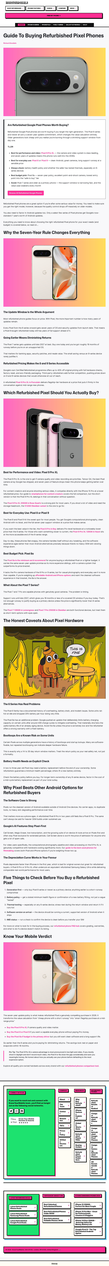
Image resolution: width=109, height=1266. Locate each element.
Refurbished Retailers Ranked (94, 1105)
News (72, 8)
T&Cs (62, 1126)
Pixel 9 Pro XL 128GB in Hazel (86, 532)
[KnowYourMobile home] (53, 2)
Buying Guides (78, 1146)
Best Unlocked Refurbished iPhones (53, 1205)
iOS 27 (85, 25)
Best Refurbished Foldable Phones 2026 (53, 1220)
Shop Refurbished (14, 8)
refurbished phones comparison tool (82, 1066)
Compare (62, 8)
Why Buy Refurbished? (78, 1102)
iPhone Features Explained (78, 1114)
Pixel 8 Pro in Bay (48, 529)
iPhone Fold (46, 25)
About (62, 1099)
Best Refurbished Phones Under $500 (55, 1212)
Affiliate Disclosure (63, 1143)
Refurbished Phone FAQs (78, 1137)
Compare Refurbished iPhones (94, 1118)
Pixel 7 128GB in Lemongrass (20, 610)
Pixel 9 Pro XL (47, 153)
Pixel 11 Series (58, 25)
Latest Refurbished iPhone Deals (18, 1207)
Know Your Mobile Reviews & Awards (26, 1119)
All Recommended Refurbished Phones (94, 1168)
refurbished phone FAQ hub (66, 926)
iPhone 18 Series (33, 25)
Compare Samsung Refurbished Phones (94, 1151)
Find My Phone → (54, 15)
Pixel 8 (35, 160)
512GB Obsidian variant (35, 506)
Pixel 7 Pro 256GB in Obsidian (52, 610)
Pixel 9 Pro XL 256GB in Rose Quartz (24, 503)
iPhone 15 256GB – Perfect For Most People (85, 1205)
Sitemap (54, 1263)
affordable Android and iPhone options (53, 575)
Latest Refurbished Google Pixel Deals (18, 1222)
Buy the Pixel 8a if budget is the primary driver (28, 1036)
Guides (49, 8)
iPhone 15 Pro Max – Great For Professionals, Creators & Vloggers (86, 1213)
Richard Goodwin (9, 43)
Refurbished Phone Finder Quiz (78, 1156)
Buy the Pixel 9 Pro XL (17, 1027)
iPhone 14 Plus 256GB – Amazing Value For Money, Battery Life (85, 1222)
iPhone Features (34, 8)
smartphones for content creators (47, 494)
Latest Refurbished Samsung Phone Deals (20, 1215)
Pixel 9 (45, 160)
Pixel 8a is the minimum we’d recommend (26, 560)
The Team (62, 1105)
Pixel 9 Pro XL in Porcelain (28, 382)
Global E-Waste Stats (78, 1126)
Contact (63, 1112)
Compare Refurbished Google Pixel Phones (94, 1134)
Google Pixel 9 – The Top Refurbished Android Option (85, 1231)
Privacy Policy (62, 1133)
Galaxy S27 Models (73, 25)
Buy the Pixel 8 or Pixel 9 (18, 1032)
